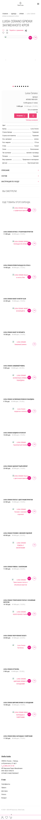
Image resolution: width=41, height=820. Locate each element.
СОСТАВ (4, 176)
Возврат (4, 798)
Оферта (3, 787)
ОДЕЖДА (13, 14)
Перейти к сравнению (16, 30)
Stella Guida (21, 810)
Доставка (4, 791)
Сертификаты (5, 784)
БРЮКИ (21, 14)
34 (37, 112)
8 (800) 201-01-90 (8, 766)
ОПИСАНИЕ (5, 170)
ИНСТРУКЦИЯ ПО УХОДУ (10, 182)
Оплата (3, 794)
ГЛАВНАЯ (5, 14)
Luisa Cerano (31, 93)
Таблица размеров (32, 120)
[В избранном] (3, 30)
